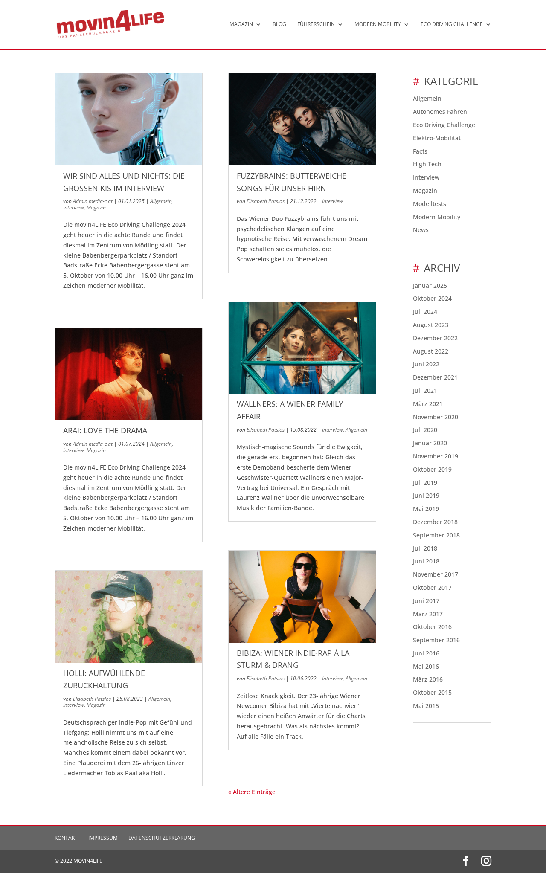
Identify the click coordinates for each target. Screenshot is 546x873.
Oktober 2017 (432, 587)
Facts (420, 151)
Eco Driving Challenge (452, 24)
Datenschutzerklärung (161, 837)
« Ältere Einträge (252, 792)
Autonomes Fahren (440, 111)
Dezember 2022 (435, 338)
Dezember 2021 (435, 377)
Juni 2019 (426, 495)
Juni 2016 (426, 653)
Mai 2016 (426, 666)
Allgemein (161, 201)
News (421, 230)
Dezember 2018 (435, 522)
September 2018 (436, 535)
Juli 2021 (425, 390)
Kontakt (66, 837)
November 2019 (435, 456)
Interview (73, 207)
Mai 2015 (426, 706)
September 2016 (436, 640)
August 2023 (430, 325)
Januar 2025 (430, 285)
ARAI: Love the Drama (105, 430)
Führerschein (316, 24)
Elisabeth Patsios (92, 698)
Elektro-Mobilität (437, 138)
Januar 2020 (430, 443)
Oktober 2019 (432, 469)
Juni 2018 (426, 561)
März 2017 (428, 614)
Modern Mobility (377, 24)
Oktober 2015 (432, 692)
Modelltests (429, 204)
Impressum (103, 837)
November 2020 (435, 417)
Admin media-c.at (93, 201)
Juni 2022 (426, 364)
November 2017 (435, 574)
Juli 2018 (425, 548)
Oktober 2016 (432, 627)
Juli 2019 (425, 483)
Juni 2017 (426, 601)
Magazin (241, 24)
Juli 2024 (425, 311)
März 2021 (428, 404)
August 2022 (430, 351)
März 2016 (428, 679)
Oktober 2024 (432, 298)
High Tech (427, 164)
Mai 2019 (426, 509)
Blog (279, 24)
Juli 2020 (425, 430)
